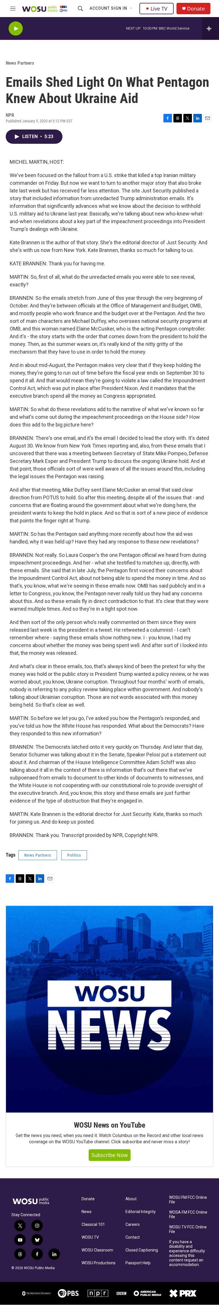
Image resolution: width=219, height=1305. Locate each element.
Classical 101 (93, 1224)
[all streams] (210, 28)
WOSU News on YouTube (109, 1125)
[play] (15, 28)
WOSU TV (90, 1237)
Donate (196, 9)
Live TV (159, 8)
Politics (74, 855)
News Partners (20, 63)
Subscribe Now (110, 1155)
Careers (132, 1224)
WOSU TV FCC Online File (188, 1229)
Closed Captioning (141, 1250)
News (87, 1212)
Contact (132, 1237)
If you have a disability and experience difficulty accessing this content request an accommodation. (187, 1253)
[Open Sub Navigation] (131, 8)
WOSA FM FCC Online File (188, 1214)
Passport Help (138, 1263)
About (131, 1199)
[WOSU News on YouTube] (109, 1009)
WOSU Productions (98, 1263)
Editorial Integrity (140, 1212)
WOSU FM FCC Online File (188, 1199)
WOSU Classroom (97, 1250)
